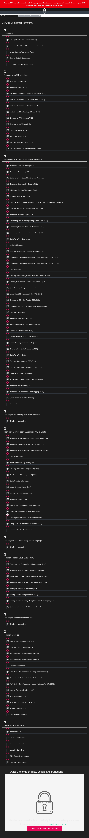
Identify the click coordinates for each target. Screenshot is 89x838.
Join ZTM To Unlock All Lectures (44, 828)
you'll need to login (58, 824)
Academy (59, 5)
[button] (44, 9)
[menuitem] (44, 12)
